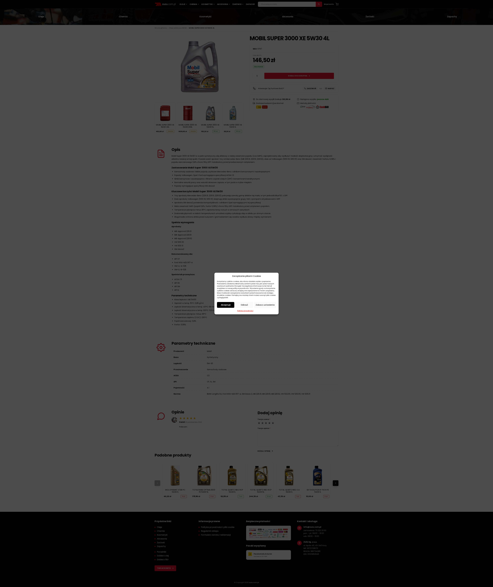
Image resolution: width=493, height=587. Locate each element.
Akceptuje (226, 305)
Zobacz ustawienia (265, 305)
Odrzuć (244, 305)
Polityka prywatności (245, 311)
